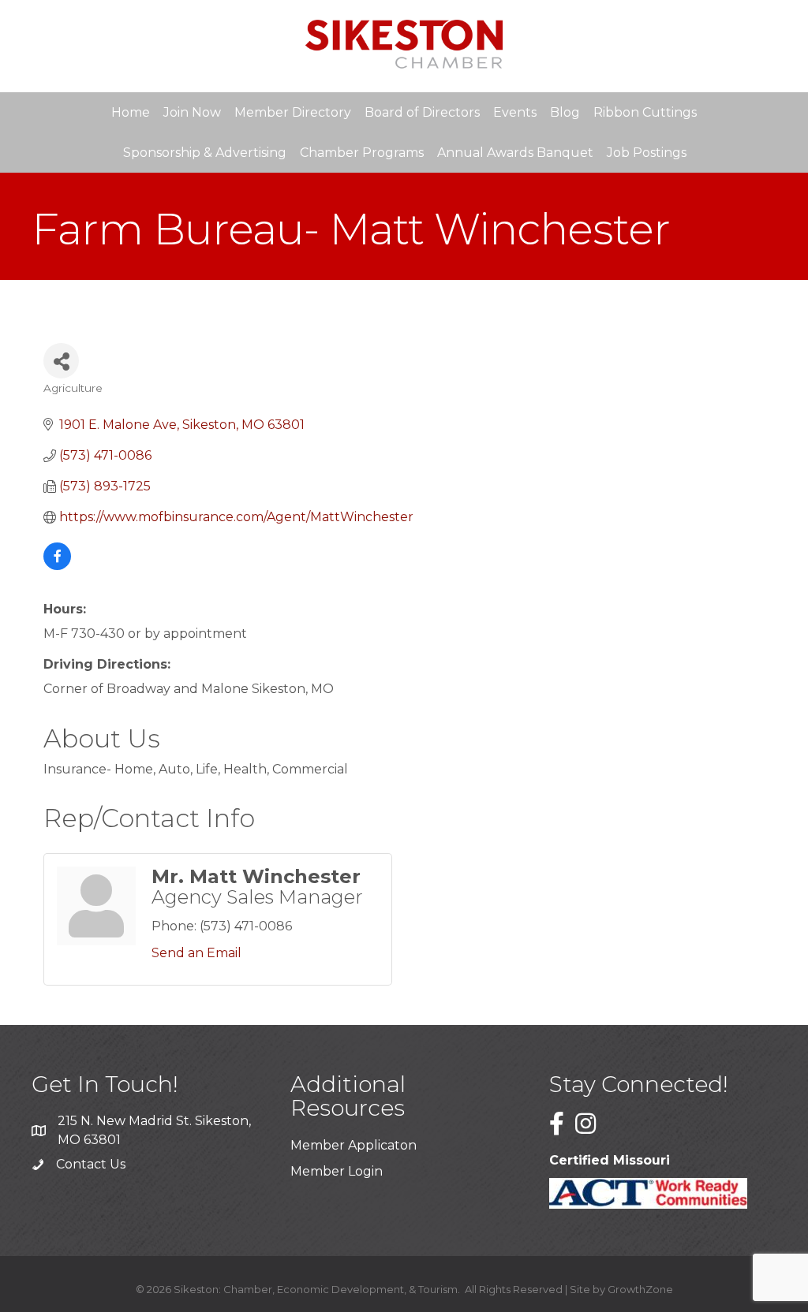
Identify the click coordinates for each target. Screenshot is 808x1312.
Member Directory (292, 112)
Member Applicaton (353, 1145)
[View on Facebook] (57, 565)
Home (130, 112)
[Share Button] (61, 360)
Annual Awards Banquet (515, 152)
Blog (565, 112)
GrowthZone (640, 1289)
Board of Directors (422, 112)
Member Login (336, 1171)
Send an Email (196, 952)
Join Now (192, 112)
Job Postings (646, 152)
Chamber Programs (362, 152)
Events (515, 112)
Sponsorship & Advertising (204, 152)
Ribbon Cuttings (645, 112)
